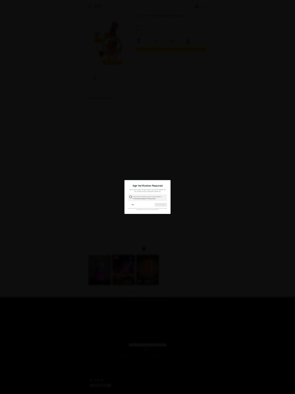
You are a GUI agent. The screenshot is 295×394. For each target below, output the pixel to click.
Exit (133, 204)
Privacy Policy (152, 198)
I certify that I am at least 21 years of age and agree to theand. (147, 197)
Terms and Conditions (140, 198)
